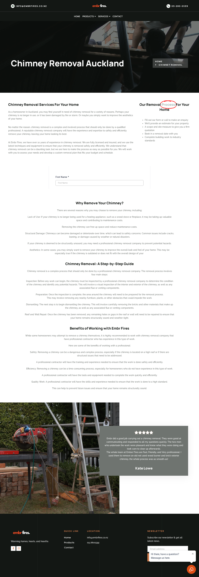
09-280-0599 (179, 6)
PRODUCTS (88, 16)
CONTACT (118, 16)
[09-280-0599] (168, 6)
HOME (77, 16)
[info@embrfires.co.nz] (13, 6)
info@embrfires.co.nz (31, 6)
